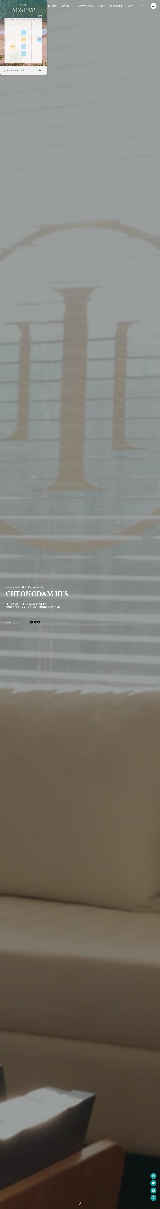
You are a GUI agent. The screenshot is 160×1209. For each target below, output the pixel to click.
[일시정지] (35, 622)
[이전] (31, 622)
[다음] (38, 622)
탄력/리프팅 (66, 6)
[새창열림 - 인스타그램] (153, 1198)
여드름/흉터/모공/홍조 (84, 6)
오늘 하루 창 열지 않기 (15, 70)
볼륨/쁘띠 (101, 6)
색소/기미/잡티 (51, 6)
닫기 (40, 70)
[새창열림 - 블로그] (153, 1183)
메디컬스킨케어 (116, 6)
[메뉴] (153, 6)
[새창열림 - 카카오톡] (153, 1176)
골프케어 (130, 6)
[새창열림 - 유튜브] (153, 1190)
